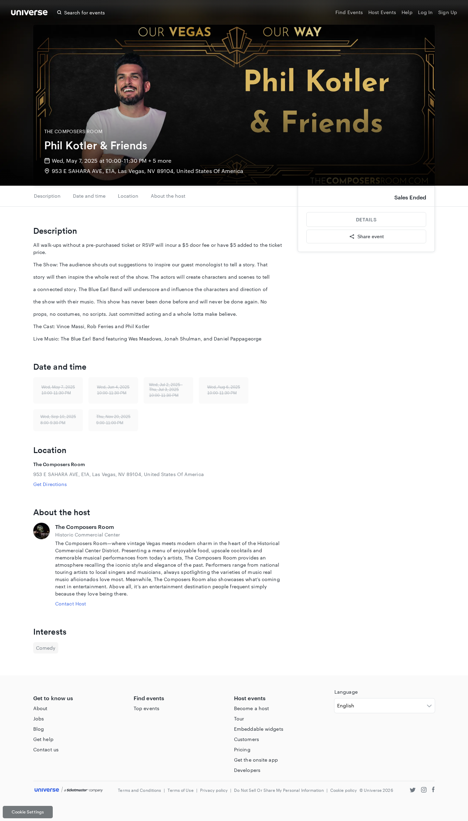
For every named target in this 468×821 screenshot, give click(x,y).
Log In (425, 12)
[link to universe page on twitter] (413, 791)
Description (47, 196)
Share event (370, 236)
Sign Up (447, 12)
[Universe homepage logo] (29, 13)
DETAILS (366, 219)
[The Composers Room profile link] (41, 565)
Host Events (382, 12)
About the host (168, 196)
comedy (46, 648)
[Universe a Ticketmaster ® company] (68, 790)
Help (407, 12)
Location (128, 196)
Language (346, 692)
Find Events (349, 12)
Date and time (89, 196)
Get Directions (50, 484)
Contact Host (70, 603)
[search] (59, 12)
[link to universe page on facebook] (433, 791)
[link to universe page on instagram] (424, 791)
